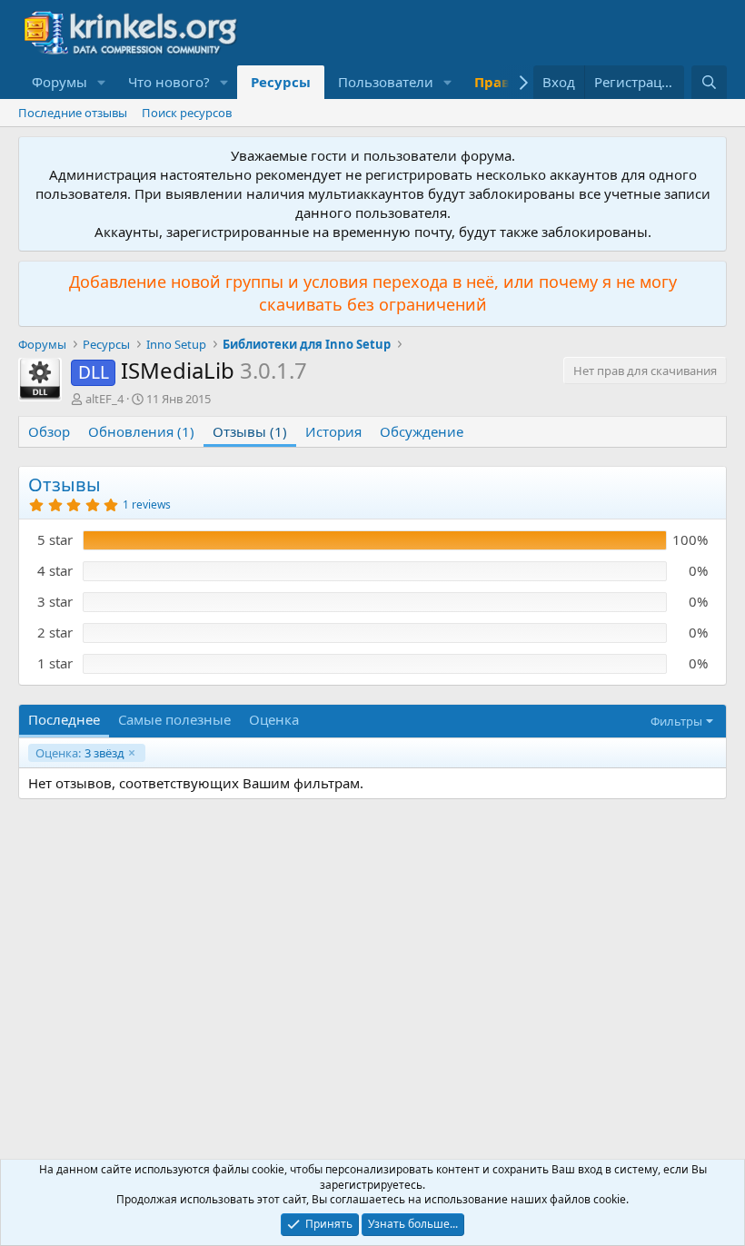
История (333, 431)
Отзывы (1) (250, 431)
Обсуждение (421, 431)
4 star (55, 570)
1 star (55, 663)
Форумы (59, 82)
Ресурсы (281, 82)
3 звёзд (79, 753)
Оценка (274, 719)
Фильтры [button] (676, 721)
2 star (55, 632)
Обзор (49, 431)
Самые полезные (174, 719)
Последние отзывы (72, 112)
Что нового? (169, 82)
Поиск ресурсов (187, 112)
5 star (55, 539)
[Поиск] (709, 82)
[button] (101, 82)
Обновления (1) (141, 431)
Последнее (64, 719)
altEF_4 (104, 399)
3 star (55, 601)
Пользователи (385, 82)
